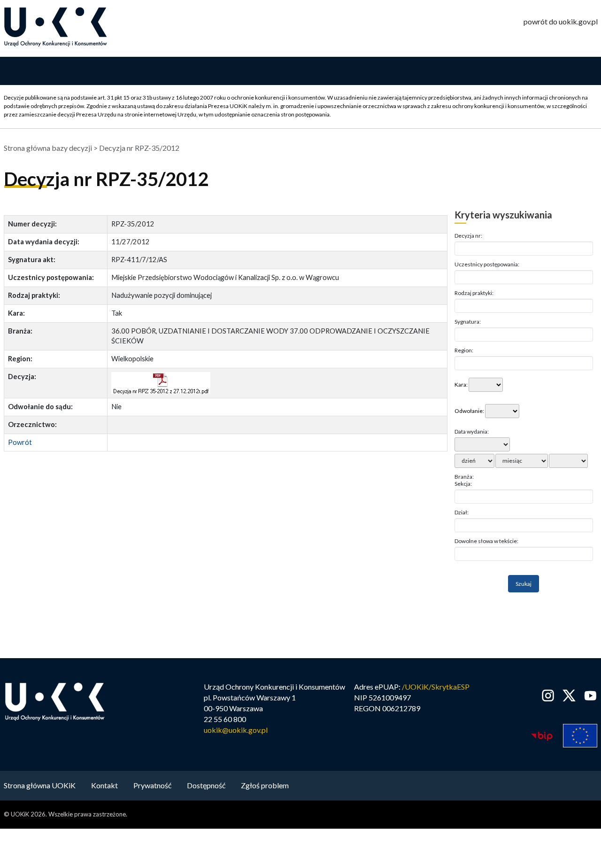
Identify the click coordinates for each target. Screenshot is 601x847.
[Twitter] (569, 695)
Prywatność (152, 785)
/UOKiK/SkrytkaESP (436, 686)
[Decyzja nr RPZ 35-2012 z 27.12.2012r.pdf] (160, 383)
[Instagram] (548, 695)
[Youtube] (588, 695)
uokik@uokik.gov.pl (236, 729)
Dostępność (206, 785)
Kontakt (104, 785)
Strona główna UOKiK (40, 785)
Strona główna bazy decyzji (48, 147)
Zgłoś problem (265, 785)
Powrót (20, 442)
